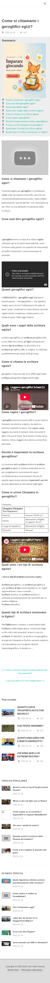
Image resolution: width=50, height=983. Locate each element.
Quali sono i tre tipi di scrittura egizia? (24, 128)
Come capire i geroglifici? (18, 118)
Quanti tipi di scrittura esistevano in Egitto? (27, 132)
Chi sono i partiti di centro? (26, 825)
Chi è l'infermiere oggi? (24, 907)
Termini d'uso (13, 970)
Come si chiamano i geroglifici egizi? (23, 100)
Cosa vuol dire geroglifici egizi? (20, 103)
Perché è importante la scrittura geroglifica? (27, 121)
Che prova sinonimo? (30, 726)
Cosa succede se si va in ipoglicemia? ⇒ (25, 681)
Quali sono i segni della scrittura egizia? (25, 111)
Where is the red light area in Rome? (30, 801)
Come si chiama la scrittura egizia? (22, 114)
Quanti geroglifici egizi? (17, 107)
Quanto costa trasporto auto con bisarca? (30, 710)
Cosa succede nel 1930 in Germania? (30, 942)
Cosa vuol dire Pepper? (24, 932)
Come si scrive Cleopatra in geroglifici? (24, 125)
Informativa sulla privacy (31, 970)
